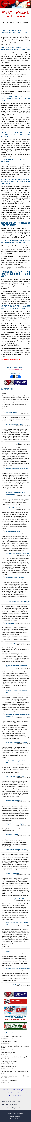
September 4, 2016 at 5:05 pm (23, 777)
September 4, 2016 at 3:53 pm (23, 764)
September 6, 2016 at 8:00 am (23, 985)
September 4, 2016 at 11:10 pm (23, 874)
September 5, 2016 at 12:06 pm (23, 900)
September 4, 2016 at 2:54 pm (23, 743)
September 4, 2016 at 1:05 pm (23, 533)
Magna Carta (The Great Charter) (11, 1101)
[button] (28, 4)
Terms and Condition (15, 1118)
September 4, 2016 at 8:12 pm (23, 835)
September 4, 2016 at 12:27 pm (23, 495)
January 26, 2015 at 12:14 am (23, 413)
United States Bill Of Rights (9, 1104)
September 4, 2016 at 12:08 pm (23, 444)
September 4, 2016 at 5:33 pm (23, 801)
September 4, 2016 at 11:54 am (23, 425)
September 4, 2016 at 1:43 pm (23, 644)
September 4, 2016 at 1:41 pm (23, 623)
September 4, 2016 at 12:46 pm (23, 509)
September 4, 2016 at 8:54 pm (23, 850)
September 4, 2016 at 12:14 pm (23, 470)
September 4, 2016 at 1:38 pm (23, 602)
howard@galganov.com (15, 369)
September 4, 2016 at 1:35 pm (23, 579)
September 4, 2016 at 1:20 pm (23, 555)
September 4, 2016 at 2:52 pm (23, 717)
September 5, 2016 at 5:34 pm (23, 953)
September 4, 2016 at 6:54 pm (23, 825)
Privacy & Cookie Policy (15, 1116)
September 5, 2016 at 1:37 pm (23, 925)
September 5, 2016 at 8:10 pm (23, 970)
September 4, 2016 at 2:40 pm (23, 693)
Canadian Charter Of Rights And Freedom (13, 1108)
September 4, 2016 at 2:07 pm (23, 668)
